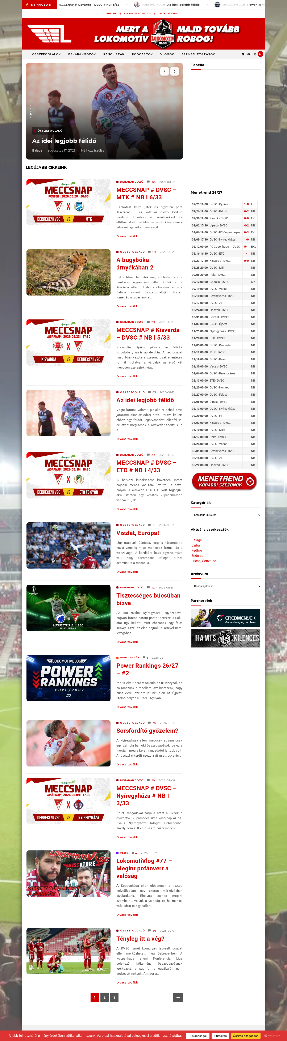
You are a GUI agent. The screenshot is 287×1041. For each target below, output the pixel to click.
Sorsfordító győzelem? (147, 730)
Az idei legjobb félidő (64, 140)
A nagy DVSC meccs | (139, 13)
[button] (30, 105)
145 (154, 392)
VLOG (124, 852)
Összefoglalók (46, 54)
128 (153, 322)
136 (154, 930)
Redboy (197, 550)
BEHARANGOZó (132, 181)
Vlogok (167, 54)
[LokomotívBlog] (143, 34)
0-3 (246, 232)
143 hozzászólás (92, 150)
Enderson (198, 556)
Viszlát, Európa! (137, 533)
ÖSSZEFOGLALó (132, 251)
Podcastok (142, 54)
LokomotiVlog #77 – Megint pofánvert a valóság (144, 868)
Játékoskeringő (169, 13)
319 (154, 252)
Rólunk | (114, 13)
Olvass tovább (127, 236)
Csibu (195, 545)
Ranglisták (113, 54)
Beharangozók (82, 54)
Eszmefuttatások (198, 54)
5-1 (246, 246)
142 (153, 587)
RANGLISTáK (130, 657)
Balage (196, 540)
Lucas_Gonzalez (203, 561)
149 (153, 780)
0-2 (246, 211)
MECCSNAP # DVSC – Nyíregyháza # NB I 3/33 (146, 796)
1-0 (246, 204)
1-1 (246, 253)
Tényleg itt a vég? (140, 938)
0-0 (246, 218)
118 (153, 525)
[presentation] (164, 71)
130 (154, 723)
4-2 (246, 225)
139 (153, 454)
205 (153, 181)
